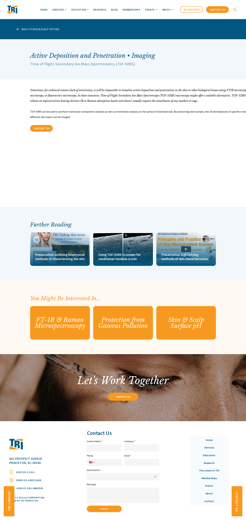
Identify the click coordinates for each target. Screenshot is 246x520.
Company (129, 441)
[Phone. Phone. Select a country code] (92, 462)
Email (127, 455)
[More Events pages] (156, 9)
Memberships (209, 478)
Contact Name (95, 441)
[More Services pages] (66, 9)
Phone (90, 455)
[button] (235, 9)
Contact (209, 501)
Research (209, 463)
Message (91, 484)
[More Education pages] (88, 9)
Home (209, 440)
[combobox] (123, 476)
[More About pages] (173, 9)
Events (209, 485)
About (209, 493)
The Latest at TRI (209, 470)
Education (209, 455)
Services (209, 447)
